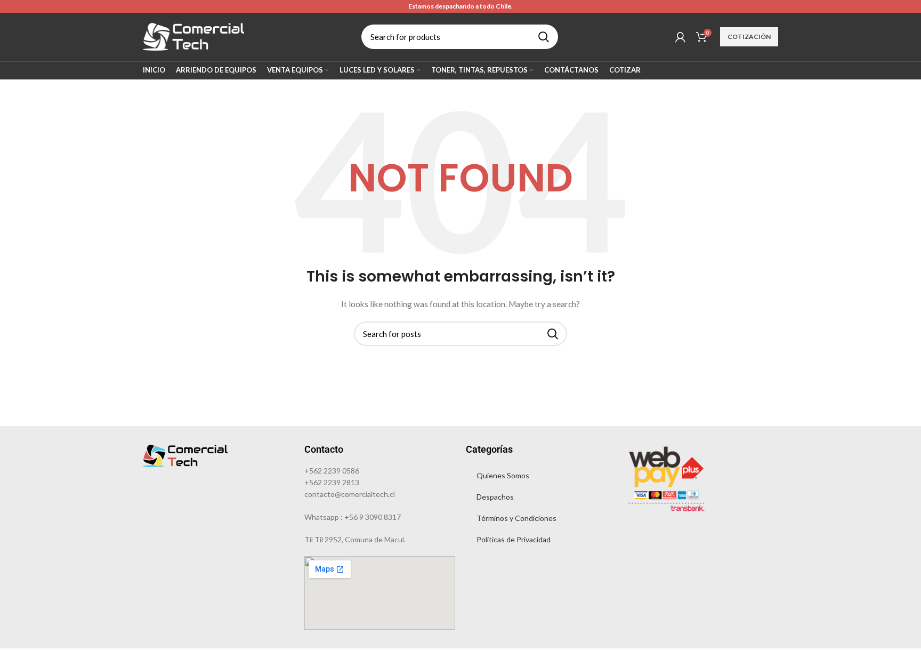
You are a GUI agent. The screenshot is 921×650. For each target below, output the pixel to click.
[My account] (680, 36)
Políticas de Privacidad (513, 539)
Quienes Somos (502, 475)
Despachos (495, 496)
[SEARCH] (543, 37)
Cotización (749, 37)
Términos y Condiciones (516, 518)
